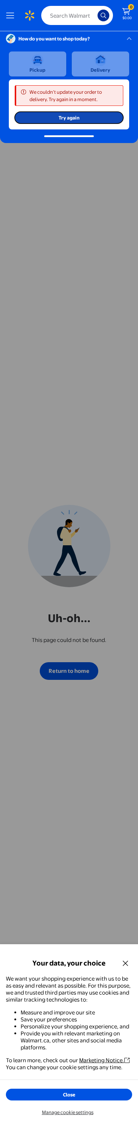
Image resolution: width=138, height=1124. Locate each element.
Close (69, 1095)
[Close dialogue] (125, 962)
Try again (69, 118)
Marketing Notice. (101, 1060)
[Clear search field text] (93, 15)
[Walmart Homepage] (29, 15)
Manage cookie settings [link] (67, 1112)
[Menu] (12, 15)
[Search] (103, 15)
